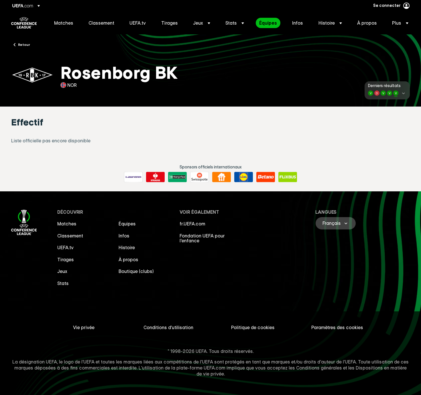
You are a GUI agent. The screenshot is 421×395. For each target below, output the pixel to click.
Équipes (127, 223)
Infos (124, 235)
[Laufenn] (133, 177)
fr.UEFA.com (192, 223)
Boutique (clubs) (136, 271)
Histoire (127, 247)
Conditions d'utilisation (168, 327)
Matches (66, 223)
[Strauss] (155, 177)
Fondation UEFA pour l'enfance (202, 238)
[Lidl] (243, 177)
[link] (63, 22)
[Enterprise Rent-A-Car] (177, 177)
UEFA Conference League (24, 23)
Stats (63, 283)
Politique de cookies (253, 327)
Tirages (65, 259)
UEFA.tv (65, 247)
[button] (201, 22)
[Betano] (265, 177)
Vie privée (84, 327)
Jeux (62, 271)
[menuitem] (64, 22)
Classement (70, 235)
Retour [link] (24, 44)
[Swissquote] (199, 177)
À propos (128, 259)
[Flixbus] (287, 177)
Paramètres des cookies (337, 327)
